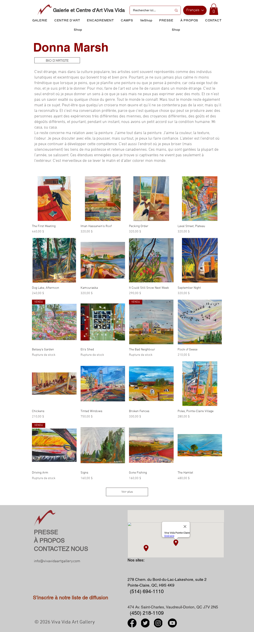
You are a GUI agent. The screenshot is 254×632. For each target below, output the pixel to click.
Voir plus (127, 492)
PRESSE (46, 532)
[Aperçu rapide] (54, 198)
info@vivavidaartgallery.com (57, 561)
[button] (213, 9)
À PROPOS (49, 540)
